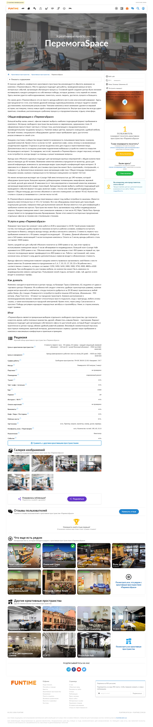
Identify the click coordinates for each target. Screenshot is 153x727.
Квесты (45, 689)
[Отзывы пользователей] (132, 8)
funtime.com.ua (139, 712)
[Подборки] (127, 8)
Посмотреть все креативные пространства (128, 647)
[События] (121, 8)
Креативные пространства (20, 74)
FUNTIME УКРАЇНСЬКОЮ (16, 2)
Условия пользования (76, 705)
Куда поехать (47, 685)
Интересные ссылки (76, 701)
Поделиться (78, 499)
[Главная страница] (8, 74)
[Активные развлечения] (58, 8)
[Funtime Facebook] (74, 669)
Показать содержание (20, 79)
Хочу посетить (125, 154)
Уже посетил (125, 173)
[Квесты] (34, 8)
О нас (71, 685)
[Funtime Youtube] (79, 669)
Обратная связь (141, 2)
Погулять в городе (49, 687)
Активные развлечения (50, 698)
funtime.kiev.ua (121, 718)
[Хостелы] (70, 8)
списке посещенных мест (117, 167)
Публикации (73, 694)
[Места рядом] (116, 8)
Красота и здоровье (50, 701)
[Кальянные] (46, 8)
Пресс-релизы (74, 696)
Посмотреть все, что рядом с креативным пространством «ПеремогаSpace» (129, 584)
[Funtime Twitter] (84, 669)
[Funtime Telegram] (69, 669)
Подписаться (137, 693)
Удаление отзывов (75, 703)
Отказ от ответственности (78, 707)
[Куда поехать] (23, 8)
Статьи (71, 691)
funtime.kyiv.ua (125, 712)
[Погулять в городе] (28, 8)
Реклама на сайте (75, 689)
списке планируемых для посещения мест (124, 147)
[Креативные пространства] (40, 8)
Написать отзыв (129, 511)
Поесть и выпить (48, 696)
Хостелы (46, 703)
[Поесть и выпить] (52, 8)
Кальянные (46, 694)
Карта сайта (73, 698)
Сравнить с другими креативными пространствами (55, 443)
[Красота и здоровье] (64, 8)
